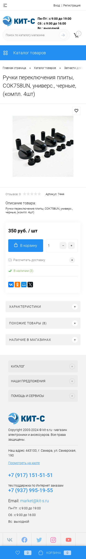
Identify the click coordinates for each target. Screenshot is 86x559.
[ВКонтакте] (11, 284)
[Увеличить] (43, 146)
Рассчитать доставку (29, 260)
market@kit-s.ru (34, 500)
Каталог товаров (29, 52)
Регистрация (71, 5)
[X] (30, 284)
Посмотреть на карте (24, 463)
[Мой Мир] (24, 284)
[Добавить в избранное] (76, 111)
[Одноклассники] (17, 284)
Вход (56, 5)
